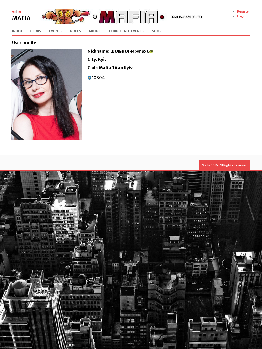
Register (243, 11)
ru (19, 11)
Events (55, 31)
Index (17, 31)
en (14, 11)
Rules (75, 31)
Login (241, 16)
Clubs (35, 31)
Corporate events (126, 31)
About (95, 31)
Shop (157, 31)
